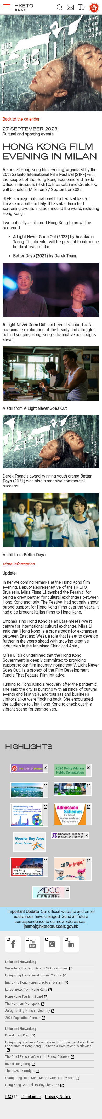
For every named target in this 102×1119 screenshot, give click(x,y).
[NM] (29, 790)
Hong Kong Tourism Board (24, 996)
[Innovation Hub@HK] (70, 835)
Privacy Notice (58, 1096)
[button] (6, 7)
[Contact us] (70, 7)
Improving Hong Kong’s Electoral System (34, 982)
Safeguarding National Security (27, 1011)
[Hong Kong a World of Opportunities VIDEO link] (29, 867)
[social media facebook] (13, 944)
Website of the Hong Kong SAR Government (36, 968)
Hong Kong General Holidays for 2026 (32, 1085)
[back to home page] (94, 8)
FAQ (9, 1096)
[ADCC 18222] (51, 892)
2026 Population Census (23, 1018)
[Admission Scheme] (73, 814)
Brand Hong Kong (17, 1035)
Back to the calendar (21, 119)
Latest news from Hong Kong (26, 989)
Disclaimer (31, 1096)
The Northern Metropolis (22, 1004)
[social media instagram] (52, 944)
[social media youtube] (32, 944)
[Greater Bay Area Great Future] (29, 842)
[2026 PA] (73, 770)
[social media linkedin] (71, 944)
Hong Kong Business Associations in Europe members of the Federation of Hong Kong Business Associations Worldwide (49, 1044)
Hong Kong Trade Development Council (33, 975)
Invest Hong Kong (18, 1064)
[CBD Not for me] (73, 869)
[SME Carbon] (73, 789)
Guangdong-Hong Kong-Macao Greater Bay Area (40, 1078)
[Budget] (29, 768)
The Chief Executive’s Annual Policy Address (37, 1057)
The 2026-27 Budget (20, 1071)
